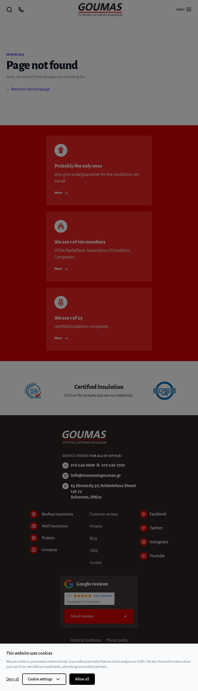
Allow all (82, 679)
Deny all (12, 679)
